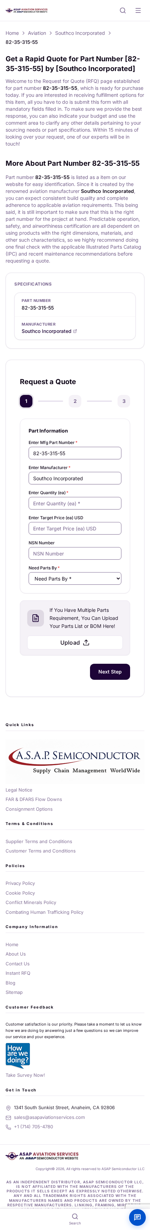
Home (12, 33)
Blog (10, 983)
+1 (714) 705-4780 (33, 1126)
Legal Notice (19, 790)
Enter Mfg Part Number (53, 442)
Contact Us (18, 963)
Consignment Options (29, 809)
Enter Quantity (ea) (48, 492)
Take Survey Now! (25, 1075)
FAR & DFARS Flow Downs (34, 799)
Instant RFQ (18, 973)
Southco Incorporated (80, 33)
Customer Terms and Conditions (41, 851)
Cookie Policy (20, 893)
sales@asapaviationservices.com (49, 1117)
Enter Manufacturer (49, 467)
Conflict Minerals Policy (31, 902)
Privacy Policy (20, 883)
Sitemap (14, 992)
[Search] (123, 10)
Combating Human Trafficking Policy (44, 912)
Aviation (37, 33)
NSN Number (42, 542)
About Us (16, 954)
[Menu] (138, 10)
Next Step (110, 672)
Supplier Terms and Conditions (39, 841)
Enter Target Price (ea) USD (56, 517)
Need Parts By (44, 567)
